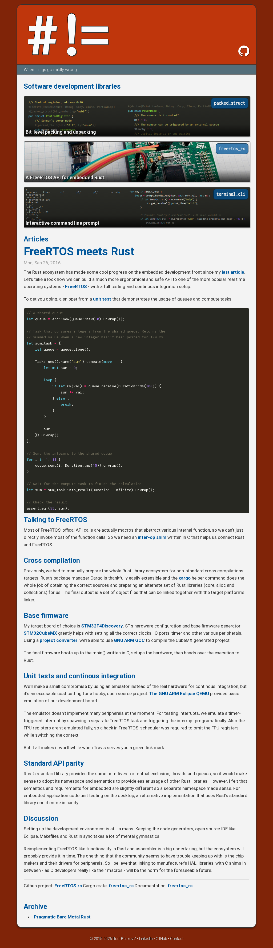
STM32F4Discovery (102, 626)
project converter (59, 640)
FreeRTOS (76, 286)
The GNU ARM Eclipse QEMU (179, 693)
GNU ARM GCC (129, 640)
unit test (102, 299)
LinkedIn (146, 939)
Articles (36, 239)
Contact (176, 939)
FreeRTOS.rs (68, 885)
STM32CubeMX (40, 633)
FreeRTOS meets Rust (79, 251)
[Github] (243, 51)
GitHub (161, 939)
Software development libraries (72, 86)
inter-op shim (152, 537)
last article (233, 272)
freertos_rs (121, 885)
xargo (185, 578)
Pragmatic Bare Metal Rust (62, 917)
